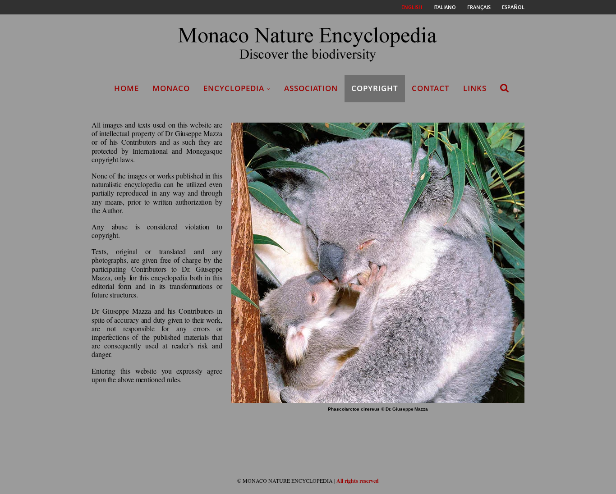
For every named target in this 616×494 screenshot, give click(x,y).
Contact (431, 88)
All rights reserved (357, 481)
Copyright (374, 88)
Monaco (171, 88)
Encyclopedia (233, 88)
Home (126, 88)
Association (311, 88)
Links (475, 88)
